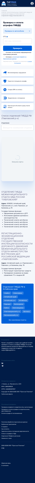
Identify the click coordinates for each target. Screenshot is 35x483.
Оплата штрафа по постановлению (11, 413)
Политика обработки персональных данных (14, 422)
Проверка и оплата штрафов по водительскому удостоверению (15, 410)
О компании (4, 465)
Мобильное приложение (8, 424)
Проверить (17, 48)
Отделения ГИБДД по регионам (10, 436)
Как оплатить (5, 429)
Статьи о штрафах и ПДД (8, 433)
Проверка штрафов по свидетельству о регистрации (17, 407)
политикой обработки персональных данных (14, 58)
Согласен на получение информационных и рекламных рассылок (17, 53)
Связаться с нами (6, 438)
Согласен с (14, 58)
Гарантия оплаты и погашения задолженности (15, 431)
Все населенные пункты (17, 320)
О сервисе (4, 426)
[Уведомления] (32, 3)
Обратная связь (6, 463)
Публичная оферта (7, 394)
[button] (7, 36)
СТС (4, 36)
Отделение (5, 123)
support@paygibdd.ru (8, 350)
